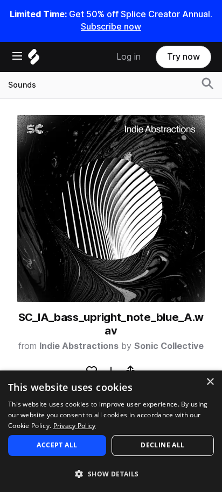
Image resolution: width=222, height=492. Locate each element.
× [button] (210, 382)
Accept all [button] (57, 445)
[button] (111, 473)
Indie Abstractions (79, 346)
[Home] (33, 59)
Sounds (22, 85)
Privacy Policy (74, 425)
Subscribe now (111, 27)
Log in (128, 57)
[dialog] (111, 431)
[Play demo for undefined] (111, 208)
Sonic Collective (169, 346)
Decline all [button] (162, 445)
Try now (183, 57)
